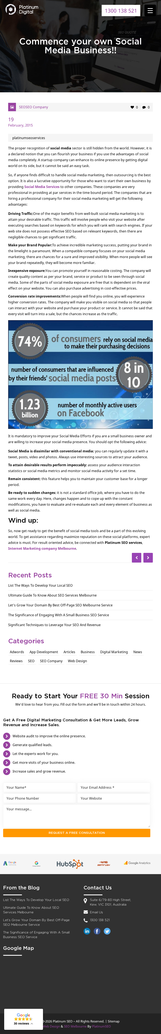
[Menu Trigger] (150, 10)
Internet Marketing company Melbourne (42, 548)
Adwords (17, 652)
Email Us (96, 912)
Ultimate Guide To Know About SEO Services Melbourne (52, 595)
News (137, 652)
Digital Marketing (114, 652)
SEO (22, 107)
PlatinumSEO (101, 1026)
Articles (69, 652)
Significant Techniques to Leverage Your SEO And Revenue (54, 625)
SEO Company (37, 107)
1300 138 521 (121, 10)
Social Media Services (42, 186)
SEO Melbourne (75, 1026)
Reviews (16, 661)
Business (88, 652)
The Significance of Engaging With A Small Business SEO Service (58, 615)
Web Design (77, 661)
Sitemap (113, 1021)
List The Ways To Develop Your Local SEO (40, 585)
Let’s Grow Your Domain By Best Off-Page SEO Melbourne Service (60, 605)
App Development (44, 652)
